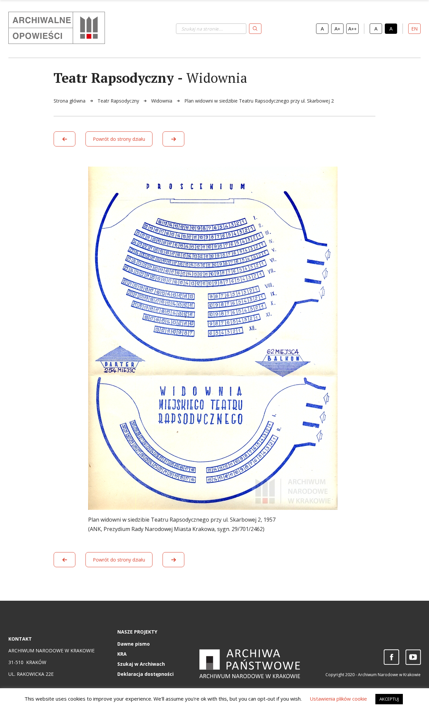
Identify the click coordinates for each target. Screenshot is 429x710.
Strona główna (70, 101)
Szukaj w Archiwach (141, 664)
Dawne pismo (133, 644)
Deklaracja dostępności (145, 674)
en (414, 28)
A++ (352, 29)
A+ (337, 29)
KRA (122, 654)
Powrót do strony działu (119, 139)
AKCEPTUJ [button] (389, 699)
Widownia (162, 101)
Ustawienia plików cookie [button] (338, 698)
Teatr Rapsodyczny (119, 101)
